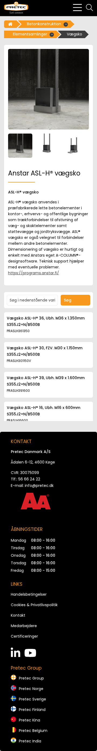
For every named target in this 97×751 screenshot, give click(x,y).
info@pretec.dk (39, 485)
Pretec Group (31, 678)
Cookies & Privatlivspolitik (34, 605)
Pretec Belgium (33, 730)
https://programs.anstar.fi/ (33, 273)
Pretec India (30, 741)
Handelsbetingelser (29, 594)
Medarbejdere (24, 625)
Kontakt (18, 615)
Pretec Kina (29, 720)
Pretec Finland (32, 709)
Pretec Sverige (32, 699)
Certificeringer (24, 636)
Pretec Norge (31, 688)
